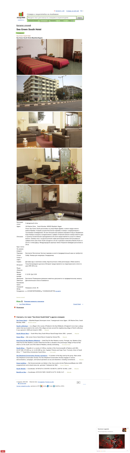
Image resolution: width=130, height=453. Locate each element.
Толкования (44, 20)
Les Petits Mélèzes (25, 304)
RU (81, 11)
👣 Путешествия (22, 383)
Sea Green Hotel (21, 320)
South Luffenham (22, 326)
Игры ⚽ (70, 20)
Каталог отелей (33, 20)
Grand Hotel (77, 304)
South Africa (20, 348)
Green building (21, 363)
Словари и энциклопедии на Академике (43, 14)
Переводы (53, 20)
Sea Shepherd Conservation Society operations (31, 355)
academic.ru (21, 20)
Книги (61, 20)
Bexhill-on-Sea (21, 372)
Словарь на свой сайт (72, 11)
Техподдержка (41, 381)
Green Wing (20, 337)
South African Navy (22, 333)
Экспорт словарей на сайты (23, 386)
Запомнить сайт (60, 11)
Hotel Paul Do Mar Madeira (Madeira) (28, 340)
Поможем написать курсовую (34, 301)
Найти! (80, 18)
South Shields (21, 368)
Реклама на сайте (49, 381)
